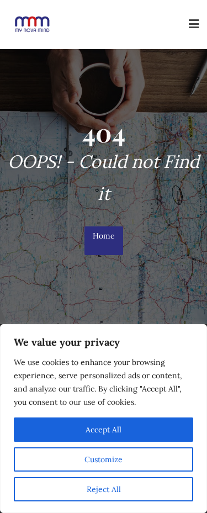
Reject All (104, 489)
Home (104, 236)
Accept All (103, 430)
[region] (103, 418)
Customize (103, 459)
